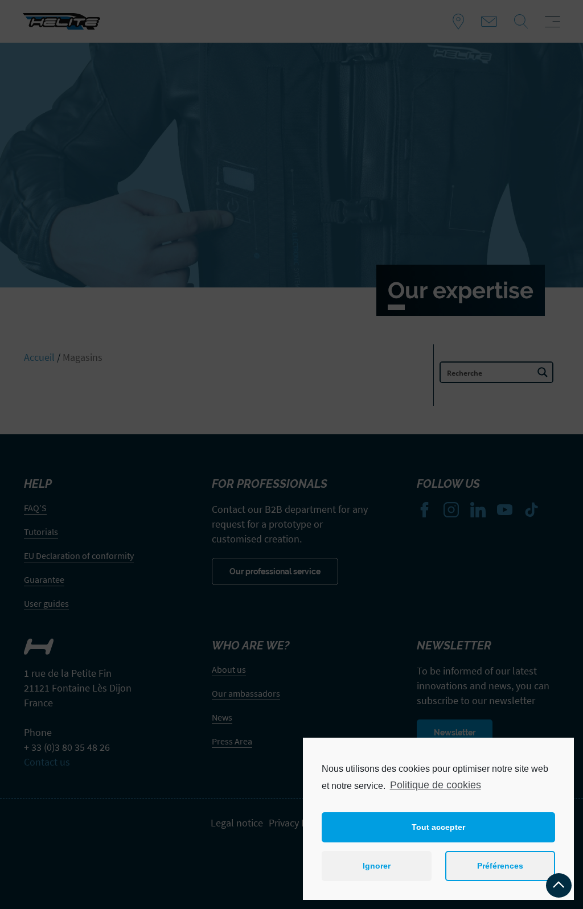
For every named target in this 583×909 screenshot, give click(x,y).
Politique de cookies (435, 785)
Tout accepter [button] (438, 827)
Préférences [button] (500, 865)
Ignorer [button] (377, 865)
